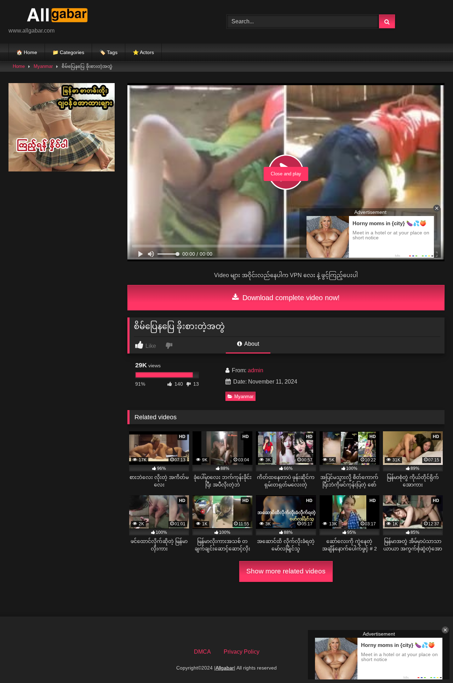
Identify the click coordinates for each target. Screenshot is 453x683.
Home (19, 66)
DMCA (202, 652)
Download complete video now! (290, 298)
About (251, 344)
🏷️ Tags (108, 52)
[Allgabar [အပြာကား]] (61, 16)
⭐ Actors (143, 52)
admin (255, 370)
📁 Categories (68, 52)
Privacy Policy (241, 652)
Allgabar (225, 668)
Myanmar (43, 66)
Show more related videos (286, 571)
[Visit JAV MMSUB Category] (61, 170)
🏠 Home (26, 52)
